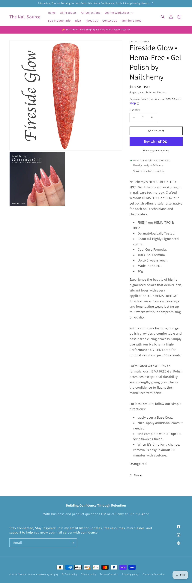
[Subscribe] (72, 542)
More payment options (156, 150)
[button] (119, 13)
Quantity (135, 110)
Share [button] (138, 475)
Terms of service (109, 574)
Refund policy (69, 574)
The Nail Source (27, 574)
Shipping (135, 92)
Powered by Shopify (47, 574)
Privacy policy (88, 574)
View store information (148, 171)
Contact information (153, 574)
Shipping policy (130, 574)
